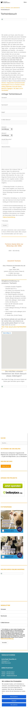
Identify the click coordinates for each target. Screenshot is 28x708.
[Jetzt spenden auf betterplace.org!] (13, 495)
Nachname (4, 616)
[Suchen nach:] (14, 443)
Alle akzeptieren (14, 696)
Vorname (3, 609)
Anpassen (14, 700)
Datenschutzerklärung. (7, 638)
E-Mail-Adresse (5, 622)
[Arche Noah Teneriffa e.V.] (5, 2)
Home (2, 7)
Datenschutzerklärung (9, 217)
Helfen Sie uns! (5, 466)
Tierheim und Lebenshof (12, 7)
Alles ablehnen (14, 704)
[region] (14, 693)
